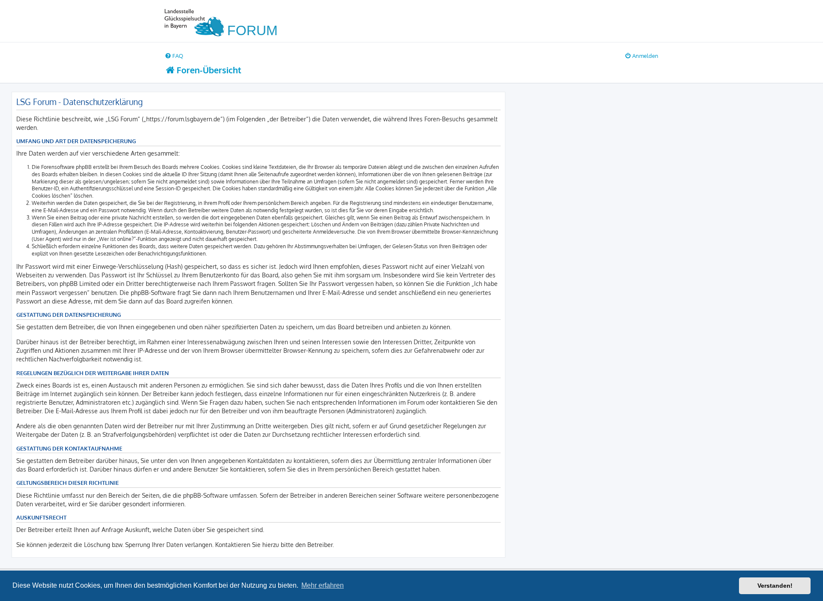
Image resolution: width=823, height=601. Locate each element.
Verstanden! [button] (775, 585)
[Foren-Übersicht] (225, 21)
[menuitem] (174, 55)
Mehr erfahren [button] (322, 585)
